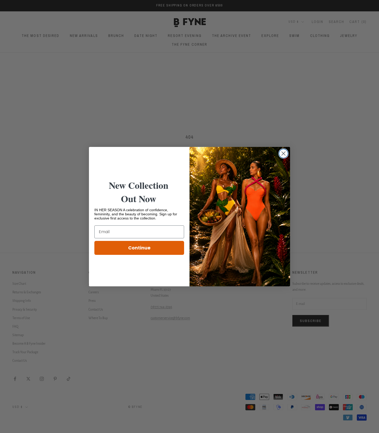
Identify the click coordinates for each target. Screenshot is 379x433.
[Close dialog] (283, 153)
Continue (139, 248)
